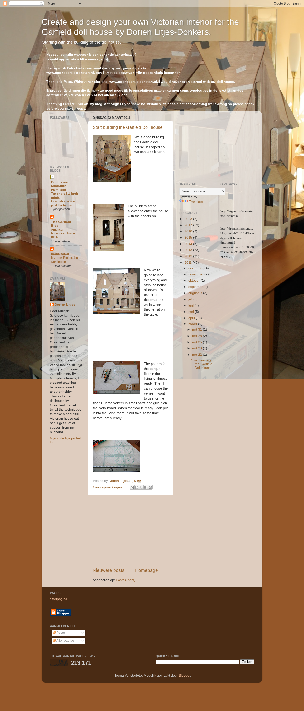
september (196, 287)
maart (193, 324)
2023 (189, 219)
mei (191, 312)
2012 (189, 256)
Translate (196, 201)
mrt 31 (197, 329)
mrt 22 (197, 354)
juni (191, 305)
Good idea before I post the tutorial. (63, 203)
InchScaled (60, 254)
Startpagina (58, 599)
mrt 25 (197, 342)
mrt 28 (197, 336)
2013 (189, 250)
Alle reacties (65, 640)
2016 (189, 231)
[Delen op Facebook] (145, 487)
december (196, 268)
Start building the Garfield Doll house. (128, 127)
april (192, 318)
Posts (60, 632)
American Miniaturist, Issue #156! (63, 233)
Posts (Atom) (125, 580)
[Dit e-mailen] (132, 487)
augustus (195, 293)
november (196, 274)
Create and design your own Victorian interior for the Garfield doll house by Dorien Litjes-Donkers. (140, 27)
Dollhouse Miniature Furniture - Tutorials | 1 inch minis (64, 189)
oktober (194, 280)
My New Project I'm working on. (64, 259)
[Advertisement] (130, 531)
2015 (189, 237)
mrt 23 (197, 348)
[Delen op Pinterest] (150, 487)
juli (190, 299)
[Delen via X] (141, 487)
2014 (189, 244)
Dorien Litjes (65, 304)
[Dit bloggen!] (136, 487)
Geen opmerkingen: (108, 487)
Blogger (184, 675)
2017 (189, 225)
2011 (189, 262)
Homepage (146, 570)
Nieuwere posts (108, 570)
